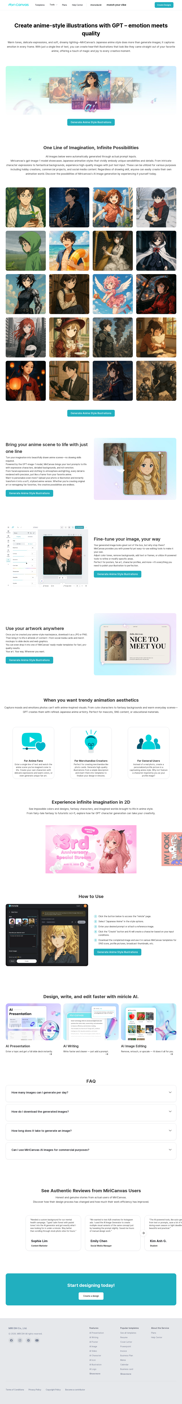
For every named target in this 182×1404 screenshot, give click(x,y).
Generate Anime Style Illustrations (91, 122)
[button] (53, 4)
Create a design (91, 1296)
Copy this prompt (26, 223)
